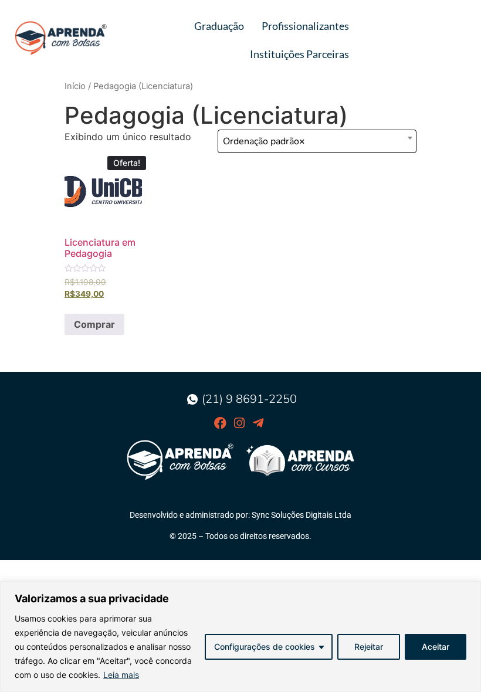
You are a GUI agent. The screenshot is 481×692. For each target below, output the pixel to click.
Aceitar (435, 647)
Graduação (219, 25)
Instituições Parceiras (299, 54)
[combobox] (317, 141)
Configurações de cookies (264, 647)
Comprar (94, 324)
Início (75, 86)
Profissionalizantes (305, 25)
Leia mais (121, 675)
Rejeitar (368, 647)
